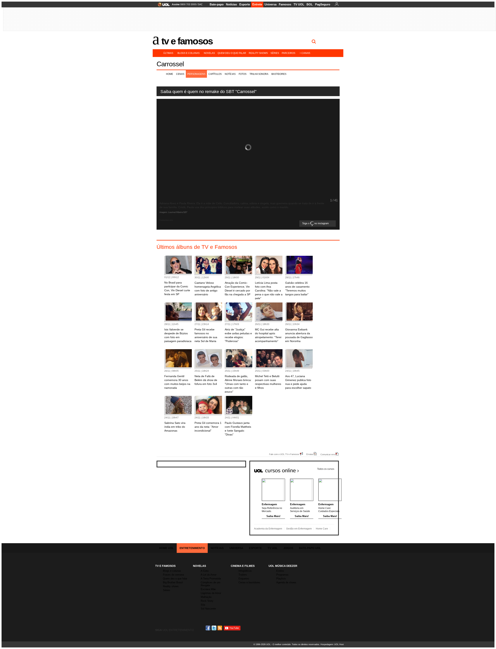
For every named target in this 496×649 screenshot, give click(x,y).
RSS (220, 628)
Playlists (281, 578)
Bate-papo (217, 4)
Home (169, 74)
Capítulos (215, 74)
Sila (203, 604)
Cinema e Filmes (243, 565)
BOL (310, 4)
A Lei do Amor (208, 574)
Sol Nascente (208, 608)
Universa (270, 4)
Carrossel (170, 64)
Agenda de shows (286, 582)
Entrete (257, 4)
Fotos (242, 74)
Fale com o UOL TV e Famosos (284, 454)
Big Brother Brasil (173, 582)
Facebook (208, 628)
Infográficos (245, 570)
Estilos (280, 570)
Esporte (244, 4)
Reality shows (258, 53)
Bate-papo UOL (310, 548)
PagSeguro (322, 4)
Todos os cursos (325, 469)
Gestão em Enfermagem (299, 528)
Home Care (322, 528)
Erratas (309, 454)
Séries (274, 53)
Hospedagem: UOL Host (332, 644)
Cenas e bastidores (249, 582)
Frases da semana (173, 574)
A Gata (204, 570)
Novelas (209, 53)
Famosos (285, 4)
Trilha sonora (259, 74)
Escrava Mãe (208, 589)
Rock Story (207, 600)
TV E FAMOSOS (165, 565)
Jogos (288, 548)
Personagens (196, 74)
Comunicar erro (327, 454)
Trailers (243, 574)
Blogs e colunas (188, 53)
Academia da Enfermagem (268, 528)
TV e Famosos (187, 41)
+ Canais (305, 53)
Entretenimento (192, 548)
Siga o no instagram (316, 223)
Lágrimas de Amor (211, 593)
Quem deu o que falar (232, 53)
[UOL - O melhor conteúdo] (162, 6)
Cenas (180, 74)
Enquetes (244, 578)
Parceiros (288, 53)
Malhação (206, 597)
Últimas (168, 53)
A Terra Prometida (211, 578)
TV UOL (299, 4)
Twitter (214, 628)
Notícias (231, 4)
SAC (200, 4)
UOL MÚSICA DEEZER (283, 565)
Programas (282, 574)
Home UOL (166, 548)
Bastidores (278, 74)
